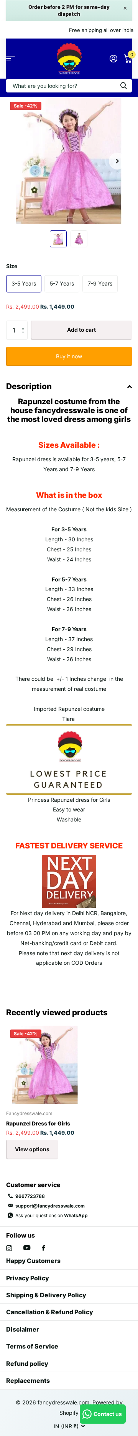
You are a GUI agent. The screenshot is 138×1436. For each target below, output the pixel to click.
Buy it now (69, 356)
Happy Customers (33, 1261)
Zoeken (123, 85)
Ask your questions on (51, 1215)
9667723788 (30, 1196)
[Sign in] (113, 58)
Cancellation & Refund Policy (49, 1312)
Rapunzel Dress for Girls (38, 1123)
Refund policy (27, 1363)
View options (32, 1149)
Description (29, 386)
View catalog (10, 58)
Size (11, 266)
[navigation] (58, 238)
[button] (117, 161)
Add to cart (81, 329)
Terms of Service (32, 1346)
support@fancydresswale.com (50, 1206)
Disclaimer (22, 1329)
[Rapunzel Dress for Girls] (45, 1065)
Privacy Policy (27, 1278)
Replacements (28, 1380)
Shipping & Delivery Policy (46, 1295)
